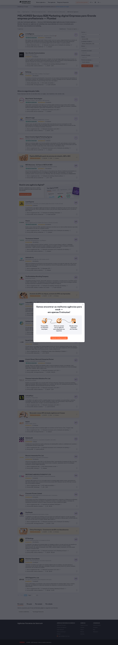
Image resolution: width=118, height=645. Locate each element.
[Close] (83, 304)
